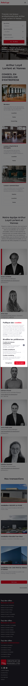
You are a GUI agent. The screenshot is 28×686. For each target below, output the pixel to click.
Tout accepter (20, 363)
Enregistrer (9, 363)
